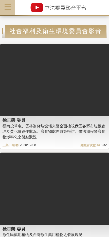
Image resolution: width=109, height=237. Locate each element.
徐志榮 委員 (14, 120)
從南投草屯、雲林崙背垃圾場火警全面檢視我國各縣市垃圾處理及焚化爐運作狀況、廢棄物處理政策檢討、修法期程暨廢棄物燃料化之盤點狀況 (54, 131)
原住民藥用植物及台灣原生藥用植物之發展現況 (42, 234)
